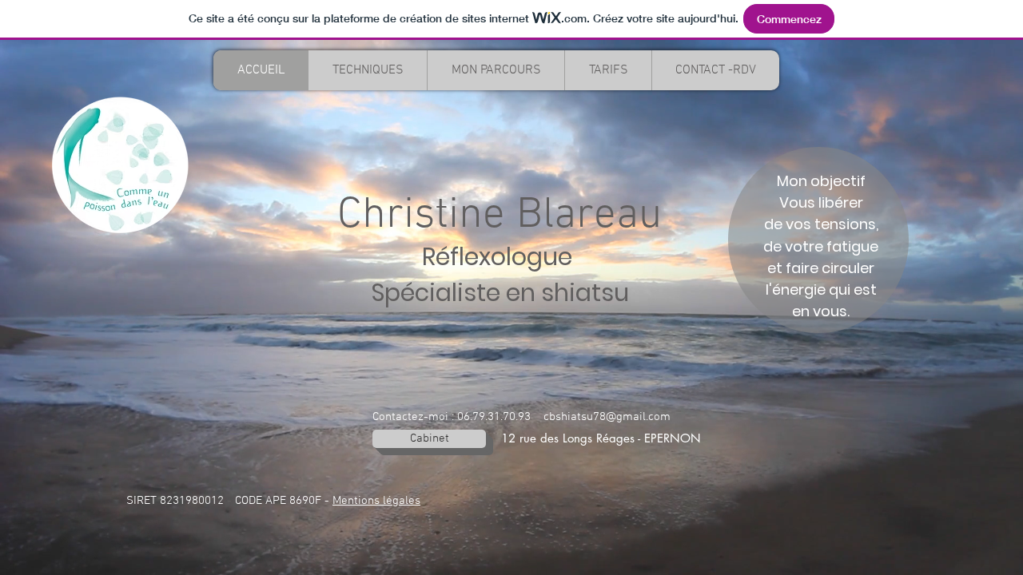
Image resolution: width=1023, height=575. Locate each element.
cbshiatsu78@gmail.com (607, 417)
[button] (367, 70)
